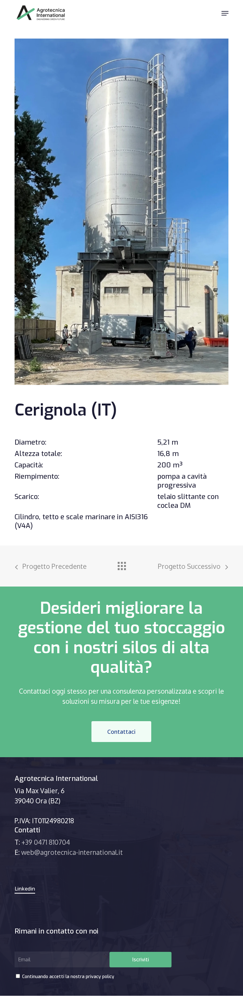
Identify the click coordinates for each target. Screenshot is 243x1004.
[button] (224, 13)
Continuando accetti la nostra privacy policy (67, 977)
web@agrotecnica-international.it (72, 852)
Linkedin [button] (25, 888)
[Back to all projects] (121, 564)
